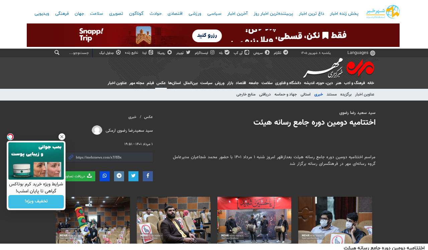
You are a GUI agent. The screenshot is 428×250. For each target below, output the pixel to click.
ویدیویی (41, 14)
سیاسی (214, 14)
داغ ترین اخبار (311, 14)
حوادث (155, 14)
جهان (79, 14)
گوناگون (136, 14)
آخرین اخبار (237, 14)
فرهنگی (62, 14)
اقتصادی (175, 14)
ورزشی (195, 14)
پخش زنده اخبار (344, 14)
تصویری (116, 14)
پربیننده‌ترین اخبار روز (273, 14)
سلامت (96, 14)
